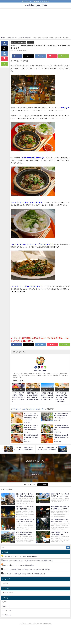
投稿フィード (6, 606)
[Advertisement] (35, 23)
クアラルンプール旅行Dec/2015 (18, 42)
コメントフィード (7, 610)
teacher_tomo (40, 370)
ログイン (4, 602)
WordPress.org (6, 615)
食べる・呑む (30, 42)
